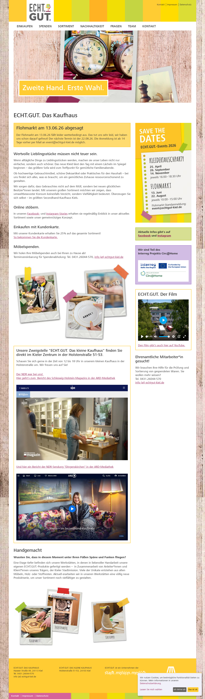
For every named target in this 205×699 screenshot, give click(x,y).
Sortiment (66, 26)
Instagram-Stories (57, 213)
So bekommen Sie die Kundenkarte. (36, 237)
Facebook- (33, 213)
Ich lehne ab (179, 689)
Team (132, 26)
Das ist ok (192, 689)
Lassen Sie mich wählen (151, 689)
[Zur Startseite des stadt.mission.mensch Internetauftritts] (125, 673)
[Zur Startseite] (40, 11)
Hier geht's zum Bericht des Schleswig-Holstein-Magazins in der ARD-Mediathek (65, 378)
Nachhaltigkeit (92, 26)
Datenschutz (185, 4)
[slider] (147, 336)
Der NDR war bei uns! (30, 374)
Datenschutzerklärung (150, 683)
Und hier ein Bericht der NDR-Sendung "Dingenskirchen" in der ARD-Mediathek (65, 467)
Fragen (116, 26)
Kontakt (161, 4)
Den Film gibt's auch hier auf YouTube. (161, 345)
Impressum (172, 4)
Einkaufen (25, 26)
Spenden (45, 26)
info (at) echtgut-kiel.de (108, 257)
